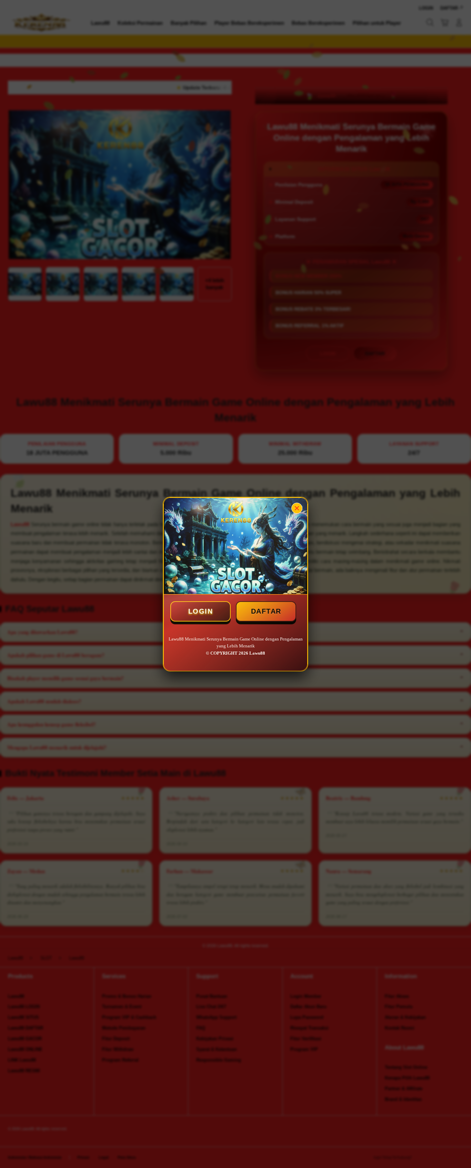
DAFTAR (266, 611)
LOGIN (200, 611)
